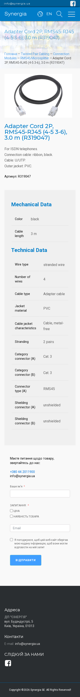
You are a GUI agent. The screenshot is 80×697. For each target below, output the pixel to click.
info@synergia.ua (17, 3)
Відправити (26, 560)
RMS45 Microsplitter (34, 58)
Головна (10, 54)
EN (49, 14)
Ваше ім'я (16, 486)
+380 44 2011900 (22, 472)
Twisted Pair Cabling (35, 54)
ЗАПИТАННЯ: (18, 505)
